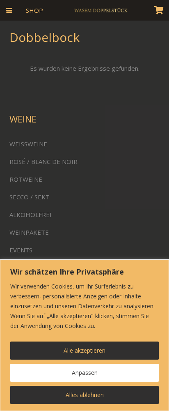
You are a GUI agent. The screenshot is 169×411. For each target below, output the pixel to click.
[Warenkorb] (159, 10)
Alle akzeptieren (84, 350)
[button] (9, 10)
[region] (84, 335)
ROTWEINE (25, 179)
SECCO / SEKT (29, 197)
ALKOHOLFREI (30, 214)
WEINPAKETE (29, 232)
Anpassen (85, 372)
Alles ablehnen (85, 395)
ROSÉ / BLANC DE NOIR (43, 161)
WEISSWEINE (28, 144)
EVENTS (20, 250)
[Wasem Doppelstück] (100, 10)
